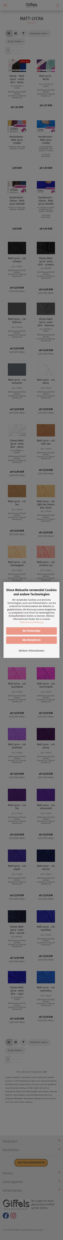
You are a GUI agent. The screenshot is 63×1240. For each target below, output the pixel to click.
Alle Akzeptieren (31, 640)
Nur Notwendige (31, 631)
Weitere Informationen (31, 650)
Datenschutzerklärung (31, 622)
